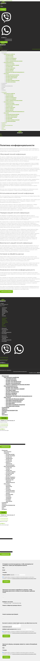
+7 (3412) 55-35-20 (8, 39)
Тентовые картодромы (11, 81)
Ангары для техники (10, 63)
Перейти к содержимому (6, 0)
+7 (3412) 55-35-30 (8, 40)
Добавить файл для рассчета (9, 629)
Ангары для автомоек (10, 67)
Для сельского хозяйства (9, 54)
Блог (3, 88)
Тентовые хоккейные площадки (12, 80)
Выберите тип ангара (7, 601)
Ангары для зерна (9, 56)
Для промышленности (8, 62)
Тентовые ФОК (9, 79)
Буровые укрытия (9, 70)
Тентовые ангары (9, 55)
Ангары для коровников (11, 59)
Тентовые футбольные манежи (12, 74)
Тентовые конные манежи (11, 77)
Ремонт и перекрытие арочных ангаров (14, 61)
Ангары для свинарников (11, 58)
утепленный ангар (16, 603)
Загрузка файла (6, 574)
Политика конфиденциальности (20, 371)
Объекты (3, 84)
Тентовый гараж (9, 66)
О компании (4, 83)
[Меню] (1, 5)
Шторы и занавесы (10, 69)
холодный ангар (7, 603)
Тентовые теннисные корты (12, 76)
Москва (3, 9)
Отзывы (3, 87)
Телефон (4, 572)
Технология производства (7, 85)
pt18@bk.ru (4, 37)
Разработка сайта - (34, 372)
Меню (1, 6)
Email (3, 570)
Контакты (4, 89)
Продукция (4, 52)
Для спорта (6, 73)
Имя (3, 567)
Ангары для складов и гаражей (12, 65)
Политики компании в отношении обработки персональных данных (24, 578)
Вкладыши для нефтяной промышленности (15, 72)
